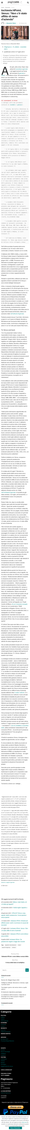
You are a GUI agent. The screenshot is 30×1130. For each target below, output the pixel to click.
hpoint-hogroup (6, 947)
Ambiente (3, 1053)
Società (3, 1049)
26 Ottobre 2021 (23, 23)
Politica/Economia (5, 1031)
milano (14, 947)
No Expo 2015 (4, 1039)
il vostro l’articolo (19, 692)
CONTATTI (3, 1097)
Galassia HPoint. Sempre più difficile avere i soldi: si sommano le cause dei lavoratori (14, 923)
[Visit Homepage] (15, 2)
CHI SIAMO (4, 1096)
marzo (3, 75)
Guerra (2, 1019)
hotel (19, 945)
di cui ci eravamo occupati (19, 604)
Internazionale (4, 1021)
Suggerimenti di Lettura (7, 1066)
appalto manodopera (10, 945)
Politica (3, 1017)
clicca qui (24, 1122)
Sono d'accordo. (15, 1128)
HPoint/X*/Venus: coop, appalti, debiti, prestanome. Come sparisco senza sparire (13, 915)
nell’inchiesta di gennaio (8, 492)
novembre (19, 69)
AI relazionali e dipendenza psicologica (11, 992)
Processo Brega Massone (7, 1041)
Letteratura (4, 1059)
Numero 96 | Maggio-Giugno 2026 (10, 980)
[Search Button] (28, 2)
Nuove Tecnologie (5, 1051)
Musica (3, 1062)
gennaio (25, 69)
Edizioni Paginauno (6, 1092)
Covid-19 (3, 1055)
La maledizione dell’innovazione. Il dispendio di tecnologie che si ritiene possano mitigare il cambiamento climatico (13, 996)
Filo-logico (3, 1064)
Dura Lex (3, 1030)
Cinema (3, 1060)
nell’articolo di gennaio (17, 314)
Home (2, 7)
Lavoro (12, 7)
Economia (7, 7)
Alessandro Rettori (11, 23)
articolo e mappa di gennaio (7, 882)
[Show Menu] (2, 2)
